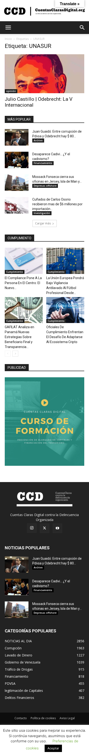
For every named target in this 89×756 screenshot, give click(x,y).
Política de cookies (43, 718)
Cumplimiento (14, 271)
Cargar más (43, 223)
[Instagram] (32, 528)
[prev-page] (8, 354)
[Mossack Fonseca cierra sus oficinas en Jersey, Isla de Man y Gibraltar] (16, 182)
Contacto (20, 718)
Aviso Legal (67, 718)
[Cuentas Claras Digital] (44, 11)
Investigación (42, 213)
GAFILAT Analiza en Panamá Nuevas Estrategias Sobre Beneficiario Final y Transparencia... (19, 337)
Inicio (8, 39)
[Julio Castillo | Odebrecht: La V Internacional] (44, 73)
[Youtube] (57, 528)
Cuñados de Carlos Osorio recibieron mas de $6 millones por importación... (57, 204)
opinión (11, 91)
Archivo (38, 140)
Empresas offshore (45, 185)
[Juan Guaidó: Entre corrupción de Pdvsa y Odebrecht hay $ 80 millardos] (16, 137)
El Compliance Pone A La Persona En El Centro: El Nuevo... (23, 283)
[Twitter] (44, 528)
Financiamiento (43, 163)
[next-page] (15, 354)
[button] (8, 27)
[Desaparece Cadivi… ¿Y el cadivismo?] (16, 160)
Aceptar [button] (53, 748)
